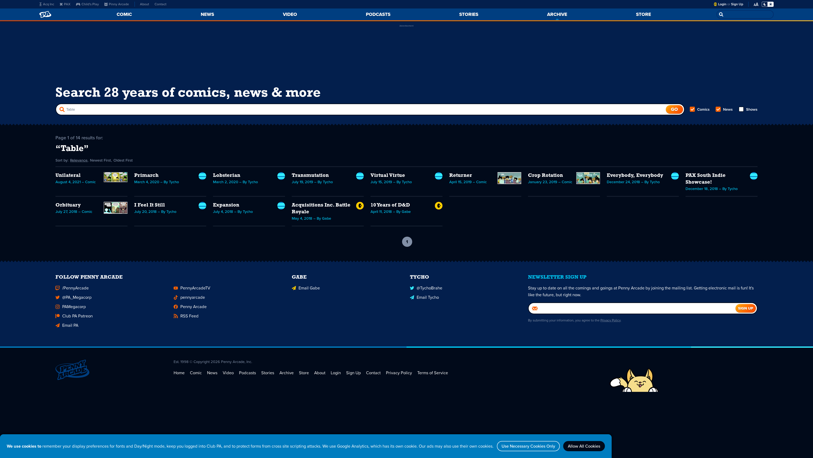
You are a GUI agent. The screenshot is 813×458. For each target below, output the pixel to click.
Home (179, 373)
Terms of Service (432, 373)
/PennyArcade (75, 288)
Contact (160, 4)
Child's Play (90, 4)
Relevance (78, 160)
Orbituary (68, 205)
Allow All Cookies (584, 446)
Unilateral (68, 175)
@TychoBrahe (429, 288)
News (728, 109)
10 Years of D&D (390, 205)
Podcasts (247, 373)
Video (228, 373)
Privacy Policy (610, 320)
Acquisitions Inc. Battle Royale (321, 209)
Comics (703, 109)
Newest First (100, 160)
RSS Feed (189, 316)
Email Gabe (309, 288)
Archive (286, 373)
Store (304, 373)
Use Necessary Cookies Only (528, 446)
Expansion (226, 205)
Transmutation (310, 175)
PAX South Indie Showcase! (706, 179)
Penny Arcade (193, 306)
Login (722, 4)
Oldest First (123, 160)
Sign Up (737, 4)
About (144, 4)
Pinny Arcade (119, 4)
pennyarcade (192, 297)
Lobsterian (226, 175)
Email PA (70, 325)
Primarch (146, 175)
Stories (267, 373)
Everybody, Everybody (635, 175)
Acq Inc (48, 4)
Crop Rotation (545, 175)
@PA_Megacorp (76, 297)
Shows (752, 109)
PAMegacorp (74, 306)
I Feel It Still (149, 205)
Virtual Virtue (388, 175)
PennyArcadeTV (195, 288)
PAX (67, 4)
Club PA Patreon (77, 316)
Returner (460, 175)
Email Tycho (428, 297)
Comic (196, 373)
